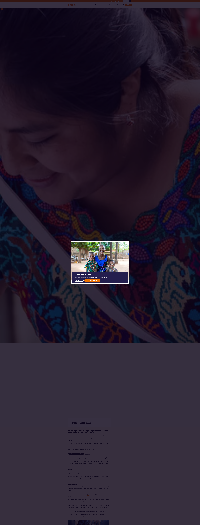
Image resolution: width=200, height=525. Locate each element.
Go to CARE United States (91, 280)
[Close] (127, 243)
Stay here (78, 280)
